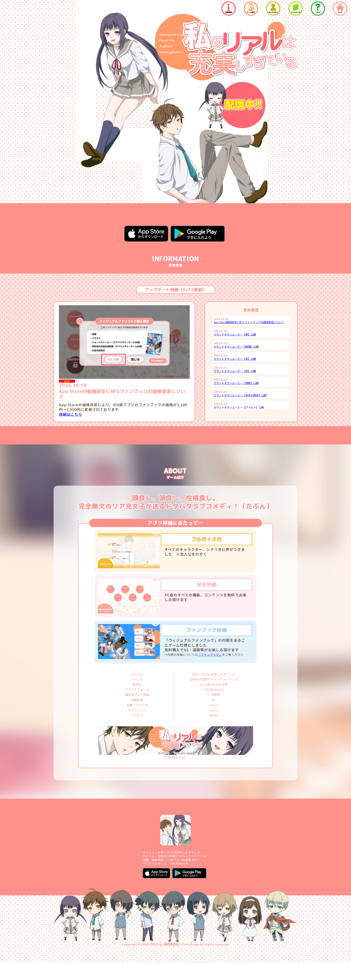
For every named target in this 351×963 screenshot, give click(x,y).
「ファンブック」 (210, 654)
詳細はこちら (70, 414)
